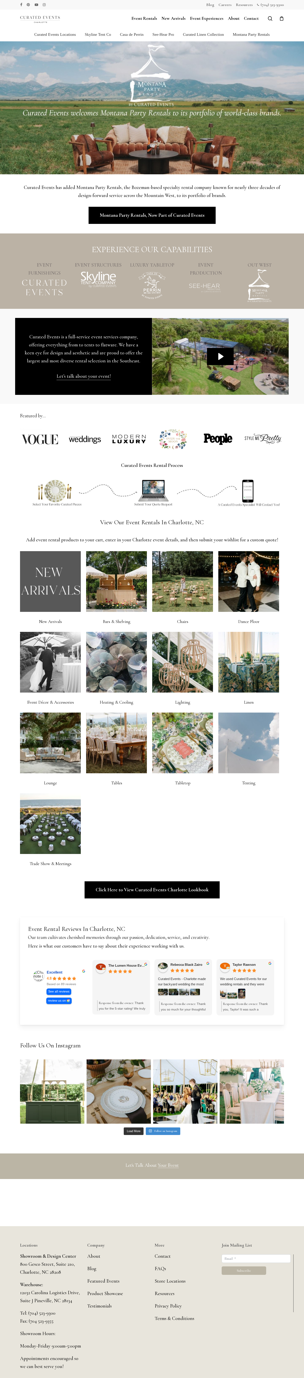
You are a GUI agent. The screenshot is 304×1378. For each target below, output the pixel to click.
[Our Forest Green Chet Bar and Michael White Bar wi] (52, 1091)
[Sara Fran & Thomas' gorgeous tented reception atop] (185, 1091)
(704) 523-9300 (41, 1313)
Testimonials (99, 1306)
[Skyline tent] (98, 279)
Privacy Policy (168, 1306)
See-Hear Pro (163, 34)
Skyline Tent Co (98, 34)
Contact (163, 1256)
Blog (91, 1269)
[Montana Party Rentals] (259, 286)
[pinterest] (28, 4)
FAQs (160, 1269)
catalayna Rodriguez (186, 965)
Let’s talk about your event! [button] (84, 376)
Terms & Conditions (174, 1318)
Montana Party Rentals (251, 34)
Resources (164, 1293)
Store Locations (170, 1281)
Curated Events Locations (55, 34)
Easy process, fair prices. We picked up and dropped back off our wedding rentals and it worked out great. (244, 988)
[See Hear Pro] (206, 287)
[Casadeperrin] (152, 286)
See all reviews (58, 991)
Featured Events (103, 1281)
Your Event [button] (168, 1165)
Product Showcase (105, 1293)
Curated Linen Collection (203, 34)
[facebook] (21, 4)
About (93, 1256)
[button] (152, 215)
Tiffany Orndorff (121, 965)
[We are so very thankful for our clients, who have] (119, 1091)
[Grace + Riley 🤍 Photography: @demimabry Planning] (252, 1091)
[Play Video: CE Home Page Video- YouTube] (220, 356)
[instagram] (44, 4)
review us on (57, 1000)
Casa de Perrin (132, 34)
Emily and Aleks (245, 965)
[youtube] (36, 4)
